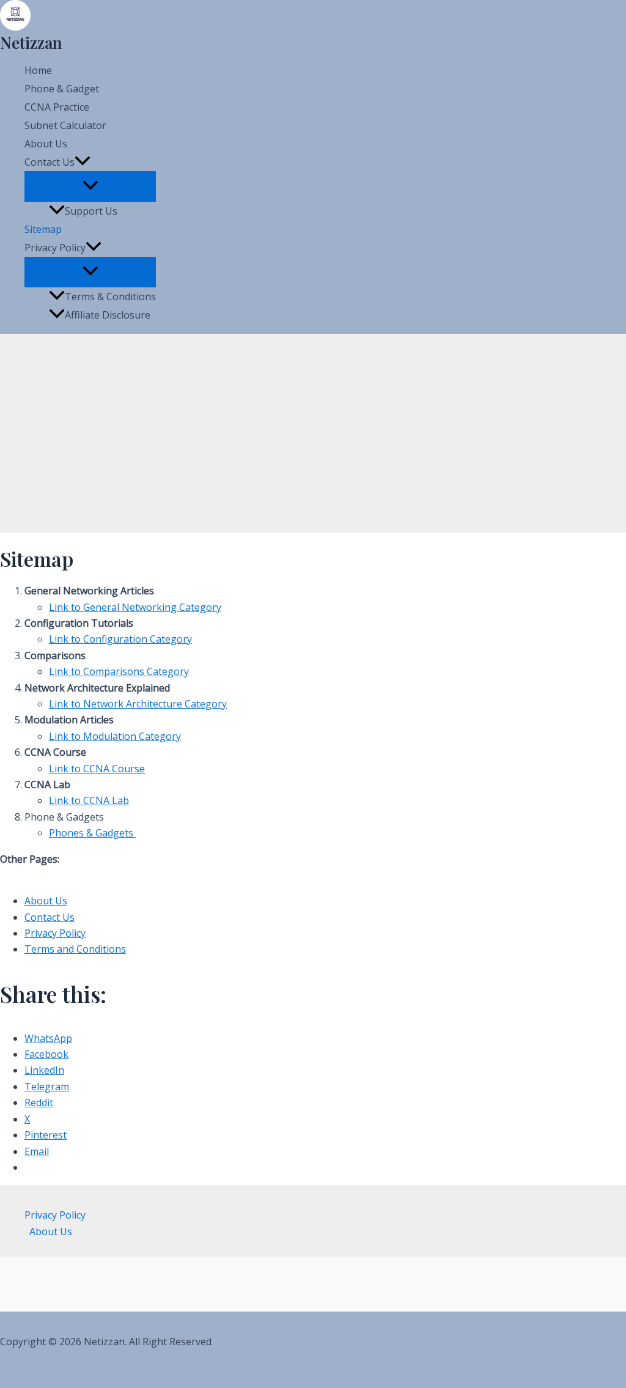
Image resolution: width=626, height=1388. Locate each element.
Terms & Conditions (110, 296)
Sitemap (43, 229)
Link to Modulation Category (115, 736)
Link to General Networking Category (135, 607)
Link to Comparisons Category (119, 671)
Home (38, 70)
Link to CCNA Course (97, 768)
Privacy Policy (55, 933)
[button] (82, 162)
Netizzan (31, 42)
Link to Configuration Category (120, 639)
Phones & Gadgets (92, 833)
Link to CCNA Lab (89, 800)
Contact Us (49, 917)
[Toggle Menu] (90, 186)
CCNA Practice (56, 107)
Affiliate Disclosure (107, 315)
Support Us (91, 211)
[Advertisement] (313, 434)
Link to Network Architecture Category (138, 704)
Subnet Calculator (65, 125)
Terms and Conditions (75, 949)
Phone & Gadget (61, 88)
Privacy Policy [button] (55, 247)
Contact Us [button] (49, 162)
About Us (45, 143)
